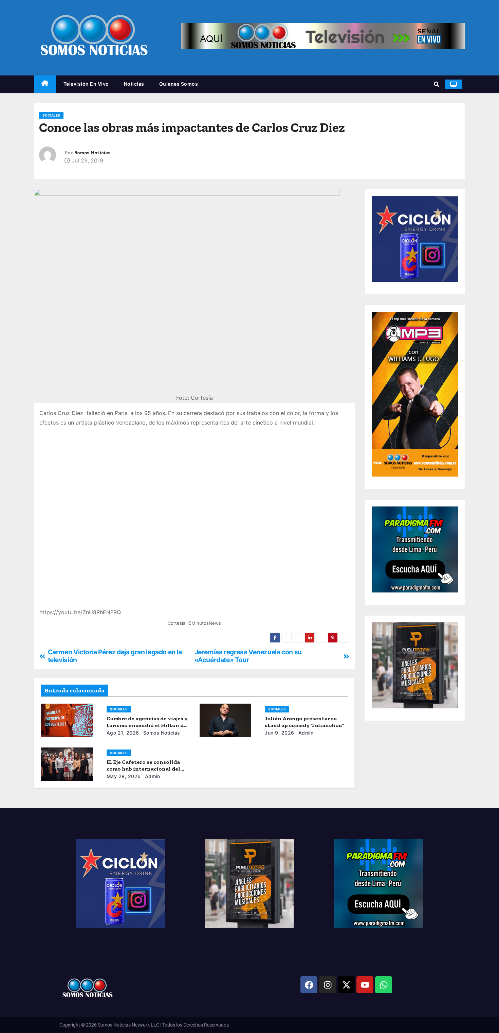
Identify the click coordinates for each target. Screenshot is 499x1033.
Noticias (134, 84)
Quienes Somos (178, 84)
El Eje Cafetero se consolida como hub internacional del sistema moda (143, 769)
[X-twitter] (346, 984)
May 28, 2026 (124, 776)
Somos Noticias (92, 153)
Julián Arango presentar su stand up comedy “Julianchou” (304, 721)
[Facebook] (308, 984)
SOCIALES (51, 115)
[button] (436, 84)
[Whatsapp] (383, 984)
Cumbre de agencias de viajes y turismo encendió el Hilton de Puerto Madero (147, 725)
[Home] (45, 84)
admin (305, 733)
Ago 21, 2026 (123, 733)
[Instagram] (327, 984)
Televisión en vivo (86, 84)
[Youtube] (364, 984)
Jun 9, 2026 (279, 733)
